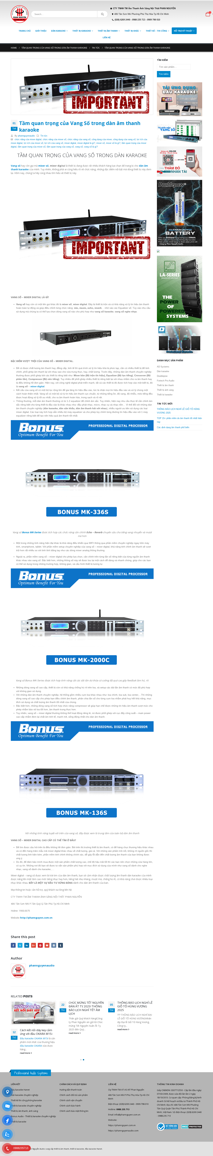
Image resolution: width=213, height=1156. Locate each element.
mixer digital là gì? (86, 143)
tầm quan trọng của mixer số (31, 147)
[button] (81, 1059)
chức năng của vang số (79, 139)
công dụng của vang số (124, 139)
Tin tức (43, 136)
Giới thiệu (40, 30)
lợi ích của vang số (53, 143)
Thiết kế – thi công (156, 30)
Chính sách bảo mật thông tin (74, 1111)
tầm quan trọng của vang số (60, 147)
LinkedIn (26, 945)
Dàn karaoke (58, 30)
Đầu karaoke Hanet (20, 1089)
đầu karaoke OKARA (31, 1045)
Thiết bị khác (131, 30)
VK (53, 945)
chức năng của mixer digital (28, 139)
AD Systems (163, 366)
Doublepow (162, 376)
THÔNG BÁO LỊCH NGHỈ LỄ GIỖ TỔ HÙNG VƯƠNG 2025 (134, 1006)
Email (47, 945)
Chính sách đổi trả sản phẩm (74, 1095)
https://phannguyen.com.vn (122, 1125)
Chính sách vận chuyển (71, 1100)
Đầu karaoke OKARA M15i (34, 1038)
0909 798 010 (153, 20)
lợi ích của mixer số (33, 143)
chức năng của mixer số (54, 139)
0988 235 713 (138, 20)
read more (25, 1053)
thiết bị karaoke (77, 1149)
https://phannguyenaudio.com (123, 1130)
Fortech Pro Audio (165, 380)
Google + (33, 945)
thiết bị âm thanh (61, 1149)
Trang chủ (25, 30)
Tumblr (60, 945)
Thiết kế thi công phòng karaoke (26, 1100)
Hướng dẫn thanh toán (71, 1089)
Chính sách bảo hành (70, 1105)
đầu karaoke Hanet (93, 1149)
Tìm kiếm (164, 74)
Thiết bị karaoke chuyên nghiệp (26, 1105)
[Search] (102, 14)
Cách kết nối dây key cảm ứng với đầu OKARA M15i (36, 1032)
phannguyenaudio (26, 136)
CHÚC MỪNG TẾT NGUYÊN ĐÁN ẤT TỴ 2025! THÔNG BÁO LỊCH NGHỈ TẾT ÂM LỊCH (86, 1008)
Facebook (13, 945)
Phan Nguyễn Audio (36, 1149)
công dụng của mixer (102, 139)
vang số (79, 147)
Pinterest (40, 945)
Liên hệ (106, 37)
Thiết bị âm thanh (108, 30)
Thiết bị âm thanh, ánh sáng (24, 1111)
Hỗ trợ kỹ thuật (183, 30)
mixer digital (70, 143)
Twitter (20, 945)
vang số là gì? (91, 147)
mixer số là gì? (113, 143)
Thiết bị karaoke (81, 30)
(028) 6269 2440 (122, 20)
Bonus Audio (17, 1116)
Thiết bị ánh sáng (165, 390)
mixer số (100, 143)
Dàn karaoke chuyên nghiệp (24, 1095)
